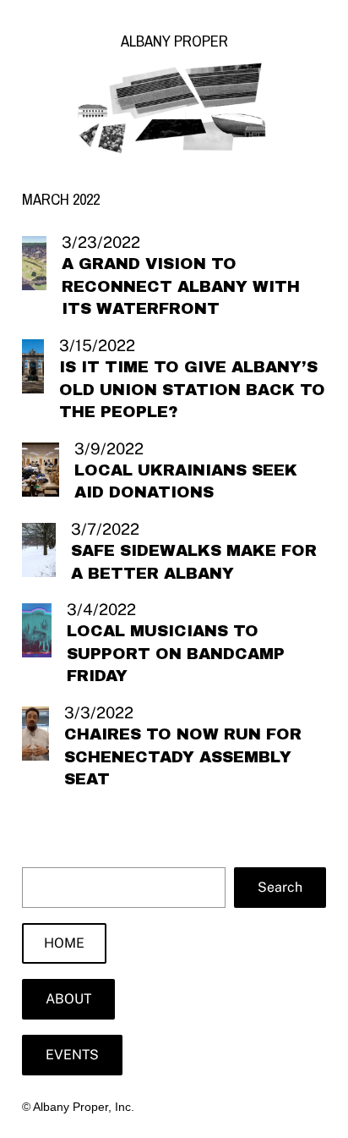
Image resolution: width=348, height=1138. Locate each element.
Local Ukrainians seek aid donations (185, 482)
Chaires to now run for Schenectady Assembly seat (183, 757)
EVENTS (72, 1055)
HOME (64, 943)
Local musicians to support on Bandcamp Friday (176, 653)
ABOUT (68, 999)
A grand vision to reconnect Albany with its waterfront (181, 286)
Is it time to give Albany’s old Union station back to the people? (192, 390)
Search (280, 887)
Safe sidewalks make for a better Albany (194, 562)
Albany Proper (174, 41)
